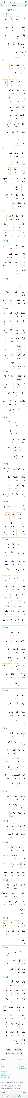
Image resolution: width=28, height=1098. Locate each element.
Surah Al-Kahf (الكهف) (6, 1079)
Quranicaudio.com (22, 1063)
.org (9, 1)
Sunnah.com (21, 1066)
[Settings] (26, 5)
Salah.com (20, 1064)
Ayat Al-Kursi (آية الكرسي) (7, 1077)
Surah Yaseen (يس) (5, 1075)
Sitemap (3, 1073)
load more (9, 1049)
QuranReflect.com (22, 1068)
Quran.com (20, 1061)
